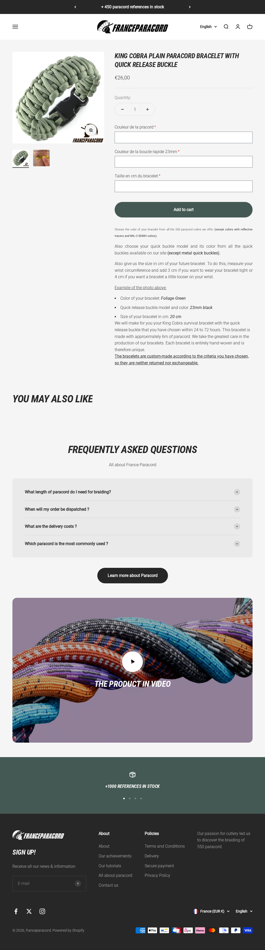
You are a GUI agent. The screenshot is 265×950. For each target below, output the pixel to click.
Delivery (152, 856)
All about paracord (115, 875)
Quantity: (123, 97)
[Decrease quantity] (122, 109)
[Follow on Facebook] (15, 911)
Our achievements (115, 856)
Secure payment (159, 865)
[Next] (190, 7)
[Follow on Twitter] (29, 911)
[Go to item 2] (41, 159)
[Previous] (75, 7)
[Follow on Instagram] (42, 911)
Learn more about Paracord (133, 575)
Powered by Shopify (68, 930)
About (104, 846)
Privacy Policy (157, 875)
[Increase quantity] (147, 109)
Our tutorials (110, 865)
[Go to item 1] (20, 159)
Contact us (108, 885)
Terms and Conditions (165, 846)
